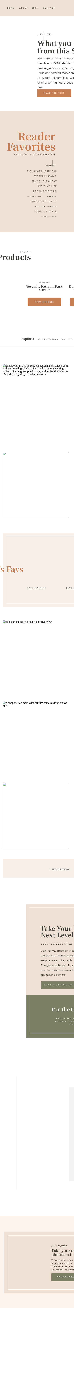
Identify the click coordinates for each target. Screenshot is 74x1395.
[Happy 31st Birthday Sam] (36, 485)
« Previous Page (60, 869)
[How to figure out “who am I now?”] (36, 397)
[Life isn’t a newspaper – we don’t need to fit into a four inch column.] (36, 653)
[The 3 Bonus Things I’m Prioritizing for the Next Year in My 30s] (36, 815)
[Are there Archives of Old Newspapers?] (36, 734)
